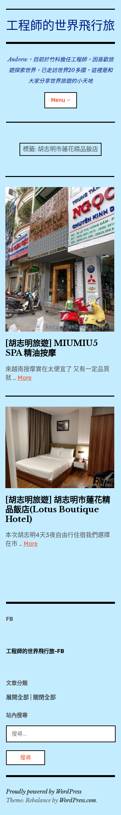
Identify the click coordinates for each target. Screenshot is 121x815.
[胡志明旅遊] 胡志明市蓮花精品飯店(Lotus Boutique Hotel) (57, 509)
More (24, 378)
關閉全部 (44, 697)
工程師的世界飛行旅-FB (35, 651)
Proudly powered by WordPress (44, 791)
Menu (58, 100)
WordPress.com (77, 800)
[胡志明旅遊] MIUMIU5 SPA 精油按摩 (51, 348)
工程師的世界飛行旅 (60, 25)
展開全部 (17, 697)
